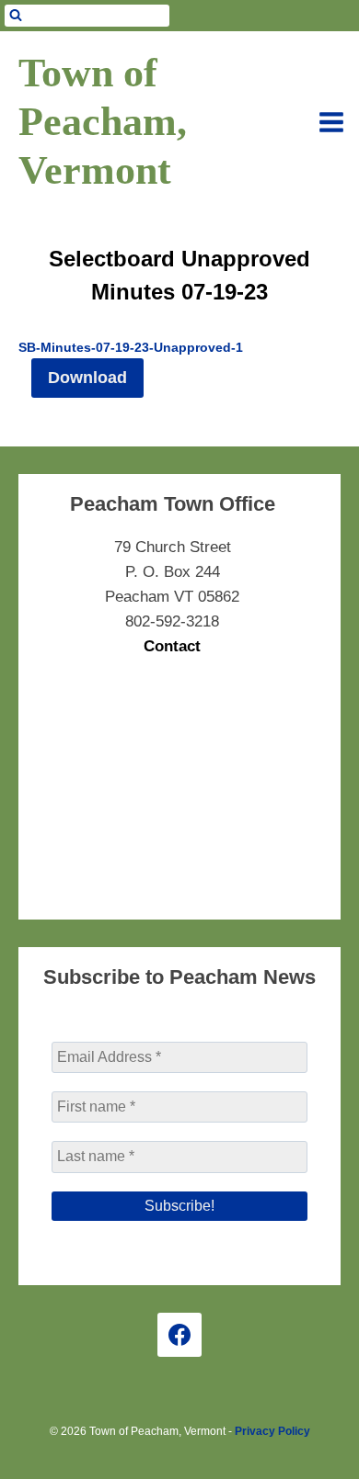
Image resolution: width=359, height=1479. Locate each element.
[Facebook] (179, 1335)
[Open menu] (331, 122)
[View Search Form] (87, 16)
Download (87, 377)
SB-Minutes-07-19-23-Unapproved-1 (130, 348)
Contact (172, 646)
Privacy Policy (272, 1431)
